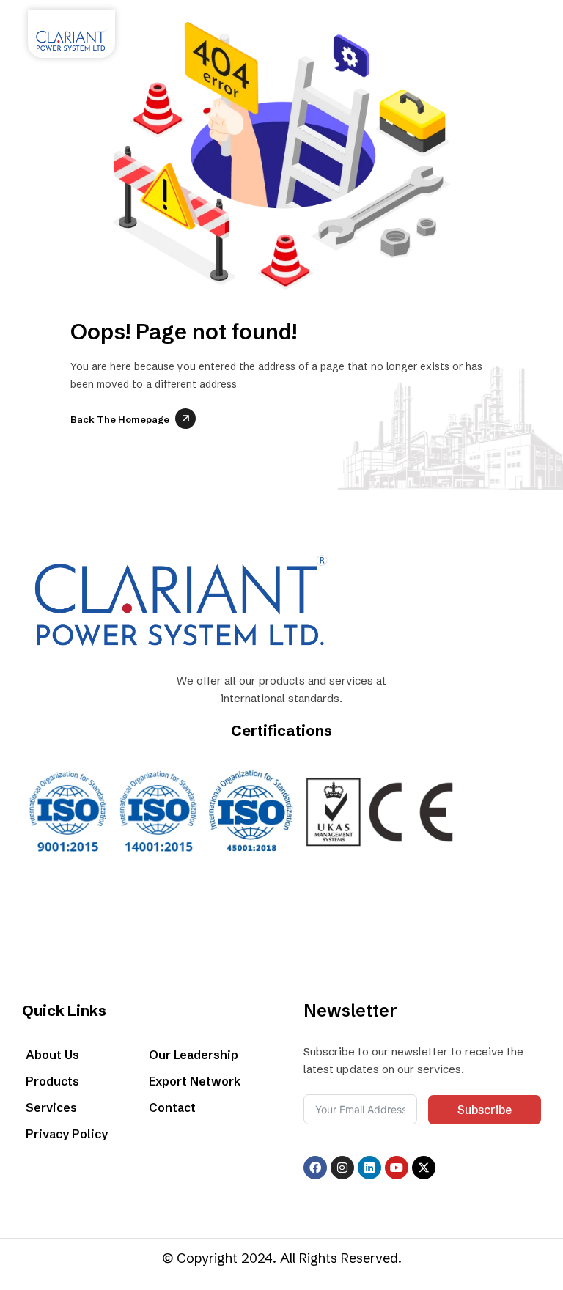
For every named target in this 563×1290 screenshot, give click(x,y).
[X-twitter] (423, 1167)
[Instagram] (342, 1167)
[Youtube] (396, 1167)
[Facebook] (315, 1167)
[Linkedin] (369, 1167)
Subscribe (484, 1109)
